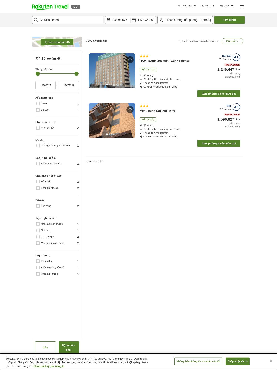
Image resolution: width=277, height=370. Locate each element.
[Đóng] (271, 361)
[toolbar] (130, 20)
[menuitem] (187, 6)
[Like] (130, 59)
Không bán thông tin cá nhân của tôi (198, 361)
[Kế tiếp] (131, 70)
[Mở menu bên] (242, 7)
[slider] (38, 74)
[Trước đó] (93, 70)
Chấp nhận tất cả (238, 361)
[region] (138, 361)
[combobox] (67, 20)
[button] (50, 6)
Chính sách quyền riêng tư (48, 366)
